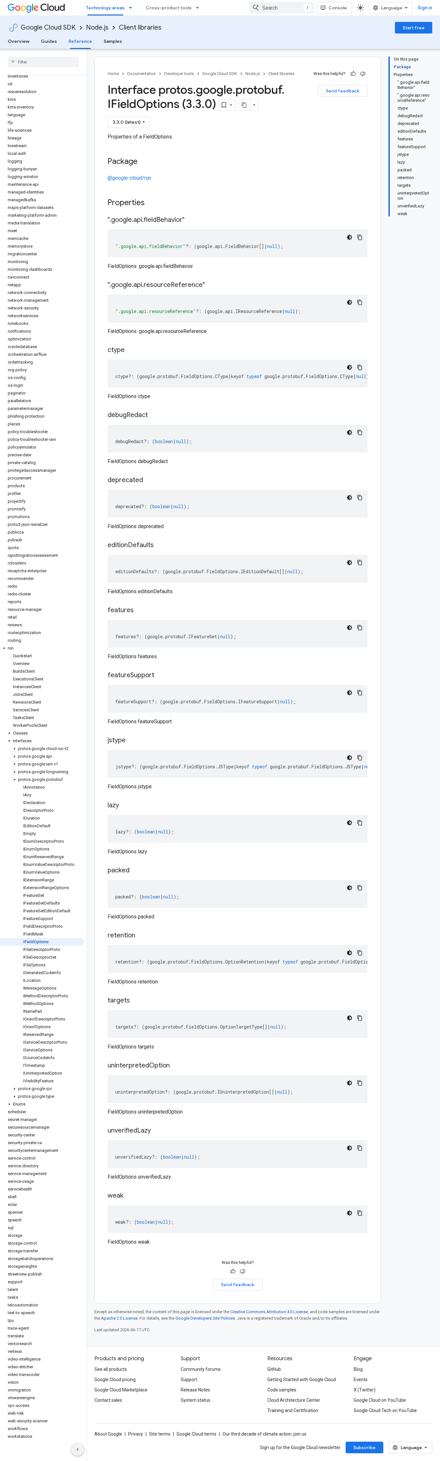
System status (195, 1400)
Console (338, 8)
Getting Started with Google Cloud (301, 1379)
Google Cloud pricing (115, 1379)
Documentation (141, 73)
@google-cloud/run (129, 178)
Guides (49, 41)
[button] (42, 648)
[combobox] (281, 8)
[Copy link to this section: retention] (141, 936)
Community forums (201, 1369)
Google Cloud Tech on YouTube (385, 1410)
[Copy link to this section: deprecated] (149, 480)
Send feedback (342, 91)
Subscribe (364, 1447)
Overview (18, 41)
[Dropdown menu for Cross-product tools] (199, 7)
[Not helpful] (363, 74)
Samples (113, 41)
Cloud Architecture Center (293, 1400)
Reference (80, 41)
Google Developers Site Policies (205, 1318)
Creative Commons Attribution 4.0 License (269, 1311)
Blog (358, 1369)
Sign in (425, 7)
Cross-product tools (169, 8)
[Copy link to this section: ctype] (131, 350)
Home (113, 73)
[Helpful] (353, 74)
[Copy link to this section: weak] (129, 1196)
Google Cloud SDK (48, 28)
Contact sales (108, 1400)
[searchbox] (43, 62)
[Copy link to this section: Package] (144, 162)
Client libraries (140, 28)
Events (361, 1379)
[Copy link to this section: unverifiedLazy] (157, 1131)
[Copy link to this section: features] (140, 610)
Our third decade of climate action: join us (264, 1434)
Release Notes (195, 1389)
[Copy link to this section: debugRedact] (154, 415)
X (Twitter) (365, 1389)
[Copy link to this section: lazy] (125, 806)
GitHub (274, 1369)
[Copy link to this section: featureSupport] (160, 675)
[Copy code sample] (360, 237)
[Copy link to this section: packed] (135, 871)
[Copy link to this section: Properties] (153, 203)
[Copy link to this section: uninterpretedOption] (176, 1066)
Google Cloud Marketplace (121, 1389)
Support (189, 1379)
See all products (110, 1369)
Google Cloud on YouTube (380, 1400)
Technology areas (105, 8)
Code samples (281, 1389)
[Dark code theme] (349, 237)
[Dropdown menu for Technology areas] (132, 7)
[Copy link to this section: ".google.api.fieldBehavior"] (191, 220)
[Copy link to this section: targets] (136, 1001)
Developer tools (179, 73)
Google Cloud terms (196, 1434)
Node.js (97, 28)
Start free (414, 28)
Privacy (135, 1434)
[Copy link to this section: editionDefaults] (160, 545)
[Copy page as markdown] (244, 105)
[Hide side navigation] (77, 1449)
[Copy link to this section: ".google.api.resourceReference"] (211, 285)
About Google (108, 1434)
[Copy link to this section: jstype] (132, 741)
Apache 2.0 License (119, 1318)
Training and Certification (292, 1410)
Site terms (159, 1434)
